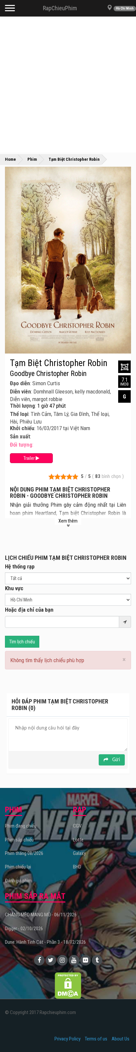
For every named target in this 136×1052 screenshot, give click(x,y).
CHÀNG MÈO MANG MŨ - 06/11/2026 (41, 915)
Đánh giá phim (18, 881)
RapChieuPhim (60, 8)
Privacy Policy (67, 1039)
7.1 (124, 382)
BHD (77, 867)
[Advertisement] (68, 85)
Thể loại (19, 414)
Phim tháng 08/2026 (24, 853)
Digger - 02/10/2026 (24, 929)
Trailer (29, 458)
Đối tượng (21, 445)
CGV (77, 826)
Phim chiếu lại (18, 867)
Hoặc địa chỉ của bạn (29, 609)
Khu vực (14, 588)
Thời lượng (22, 406)
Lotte (78, 840)
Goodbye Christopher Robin (48, 374)
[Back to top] (121, 1033)
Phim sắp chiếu (19, 840)
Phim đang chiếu (20, 826)
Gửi (115, 760)
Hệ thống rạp (20, 566)
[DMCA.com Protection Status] (68, 985)
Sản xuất (20, 436)
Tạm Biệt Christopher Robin (58, 363)
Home (10, 159)
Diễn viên (20, 391)
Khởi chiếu (22, 428)
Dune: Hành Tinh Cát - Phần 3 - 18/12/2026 (45, 942)
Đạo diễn (20, 383)
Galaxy (79, 853)
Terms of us (96, 1039)
